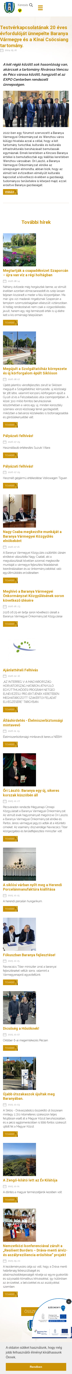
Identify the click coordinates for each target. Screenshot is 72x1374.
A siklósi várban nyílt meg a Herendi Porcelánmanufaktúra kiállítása (32, 887)
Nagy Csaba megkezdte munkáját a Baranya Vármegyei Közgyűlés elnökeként (32, 536)
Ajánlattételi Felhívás (20, 670)
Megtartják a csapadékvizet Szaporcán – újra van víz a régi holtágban (35, 272)
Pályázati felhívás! (18, 436)
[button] (17, 1357)
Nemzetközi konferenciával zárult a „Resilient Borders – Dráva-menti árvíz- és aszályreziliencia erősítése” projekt (35, 1250)
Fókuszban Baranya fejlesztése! (29, 955)
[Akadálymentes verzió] (26, 10)
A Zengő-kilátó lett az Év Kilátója (30, 1180)
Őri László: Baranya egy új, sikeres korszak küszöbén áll (31, 792)
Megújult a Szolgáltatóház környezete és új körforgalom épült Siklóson (35, 371)
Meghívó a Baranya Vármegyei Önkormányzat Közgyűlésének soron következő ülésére (33, 595)
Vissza (9, 192)
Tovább (9, 322)
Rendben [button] (36, 1366)
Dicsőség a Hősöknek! (21, 1028)
